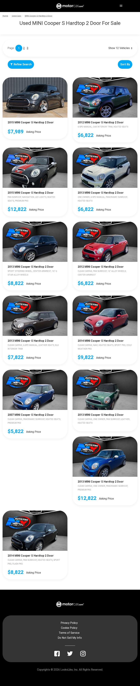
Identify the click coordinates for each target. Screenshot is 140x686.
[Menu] (121, 5)
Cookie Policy (69, 627)
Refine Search (23, 64)
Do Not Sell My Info (70, 637)
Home (5, 16)
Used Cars (16, 16)
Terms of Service (69, 632)
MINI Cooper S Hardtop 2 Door (38, 16)
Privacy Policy (69, 622)
